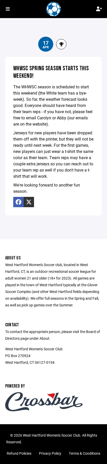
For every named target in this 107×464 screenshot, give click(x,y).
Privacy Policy (50, 453)
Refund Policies (19, 453)
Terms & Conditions (84, 453)
